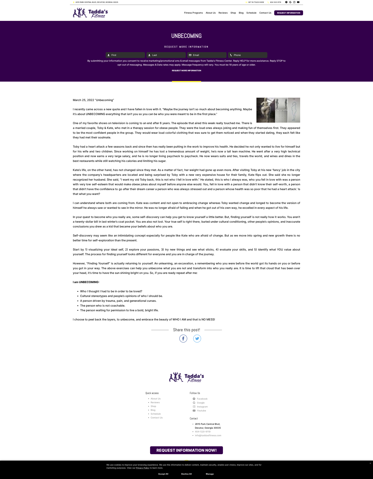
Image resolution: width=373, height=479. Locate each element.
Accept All (163, 474)
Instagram (202, 406)
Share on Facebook (183, 338)
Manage (210, 474)
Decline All (186, 474)
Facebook (202, 398)
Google (201, 402)
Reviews (223, 12)
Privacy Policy (142, 468)
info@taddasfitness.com (208, 435)
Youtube (201, 410)
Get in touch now (256, 2)
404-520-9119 (275, 2)
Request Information (288, 13)
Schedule (251, 12)
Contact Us (265, 12)
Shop (233, 12)
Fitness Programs (193, 12)
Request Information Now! (186, 450)
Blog (241, 12)
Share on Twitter (197, 338)
